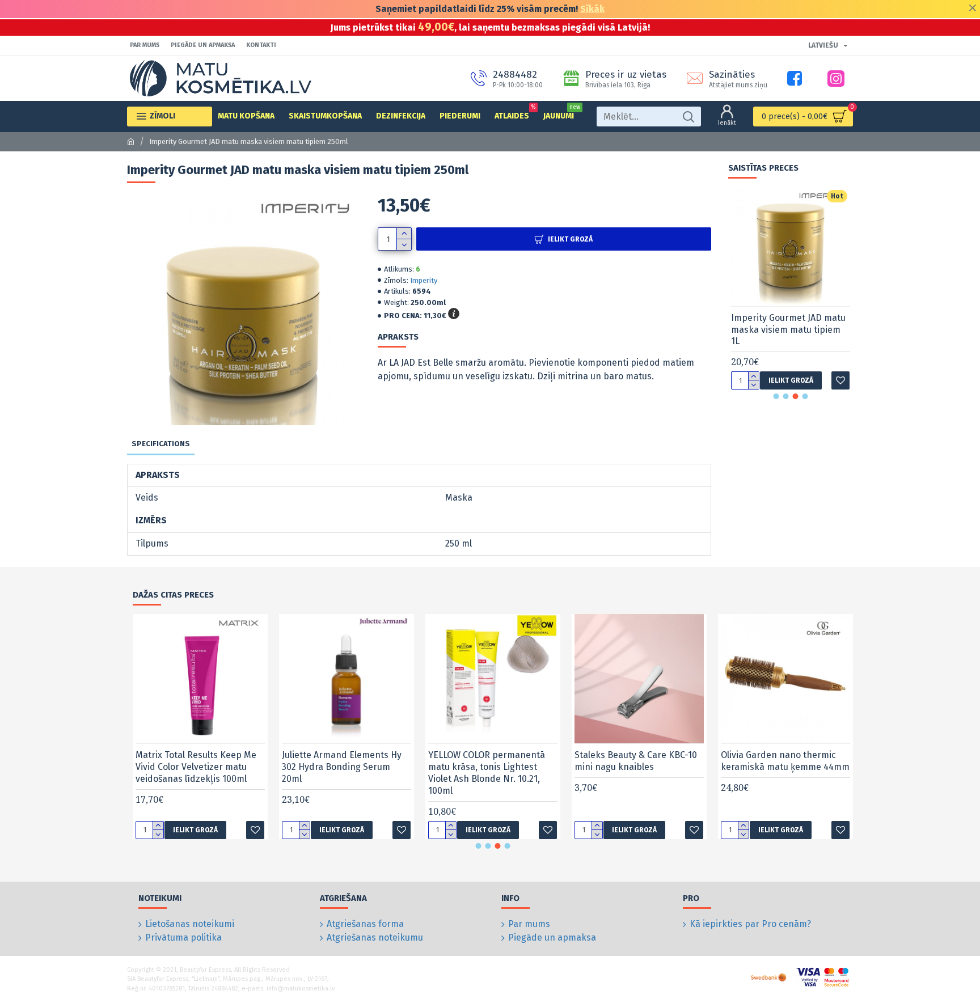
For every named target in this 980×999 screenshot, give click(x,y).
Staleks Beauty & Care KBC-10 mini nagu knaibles (636, 761)
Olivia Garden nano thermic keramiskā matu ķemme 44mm (785, 761)
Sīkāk (592, 8)
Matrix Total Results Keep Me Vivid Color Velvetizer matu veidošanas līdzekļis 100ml (196, 767)
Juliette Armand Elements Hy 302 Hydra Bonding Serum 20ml (342, 767)
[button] (776, 396)
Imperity (423, 280)
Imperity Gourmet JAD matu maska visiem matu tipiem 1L (788, 329)
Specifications (161, 443)
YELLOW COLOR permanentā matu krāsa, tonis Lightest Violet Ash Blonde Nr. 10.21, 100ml (486, 772)
